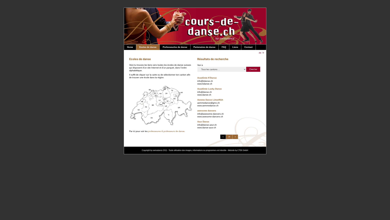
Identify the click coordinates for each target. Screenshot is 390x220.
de (260, 52)
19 (229, 137)
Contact (248, 47)
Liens (235, 47)
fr (263, 52)
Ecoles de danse (147, 47)
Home (130, 47)
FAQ (224, 47)
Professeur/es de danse (175, 47)
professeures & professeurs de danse (166, 131)
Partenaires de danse (204, 47)
